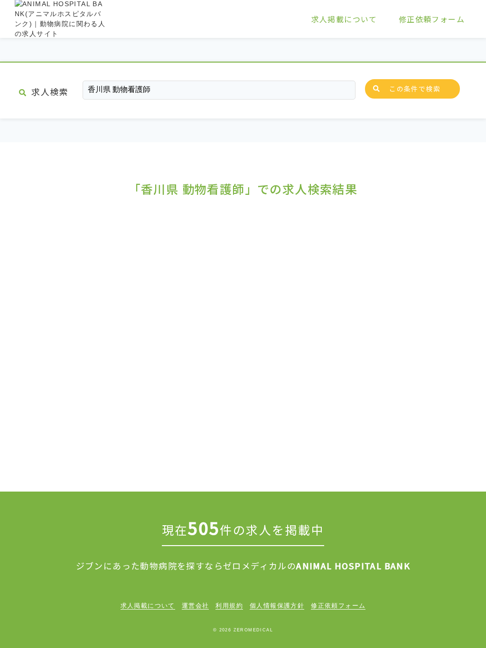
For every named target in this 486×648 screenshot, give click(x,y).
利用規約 (229, 605)
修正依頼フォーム (432, 19)
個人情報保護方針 (277, 605)
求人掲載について (344, 19)
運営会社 (195, 605)
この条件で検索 (414, 88)
